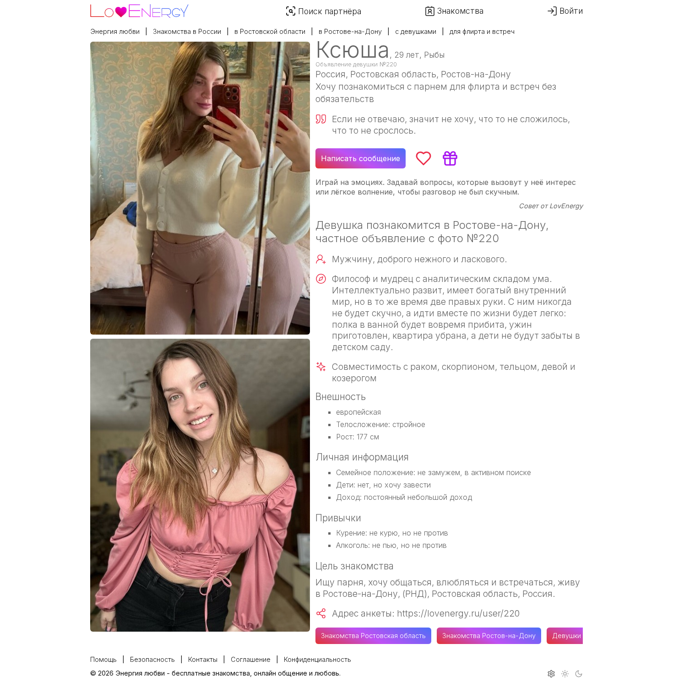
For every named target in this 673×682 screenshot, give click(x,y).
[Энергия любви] (139, 8)
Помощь (103, 659)
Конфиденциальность (317, 659)
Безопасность (152, 659)
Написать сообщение (360, 158)
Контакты (202, 659)
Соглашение (251, 659)
